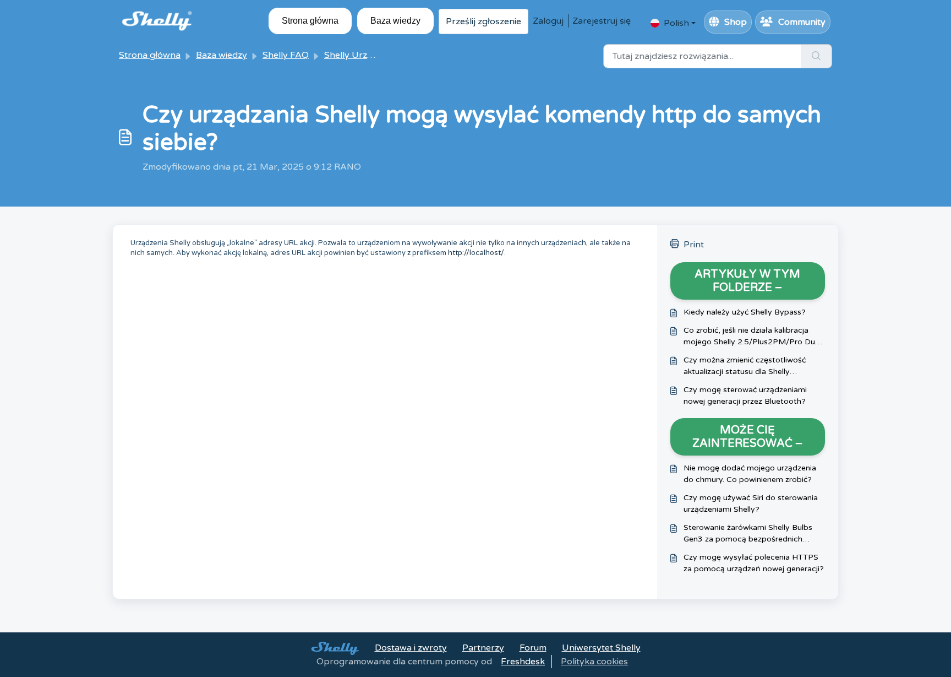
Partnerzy (483, 647)
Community (802, 22)
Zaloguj (548, 20)
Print (694, 244)
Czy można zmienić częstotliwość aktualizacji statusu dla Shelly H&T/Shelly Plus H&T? (745, 366)
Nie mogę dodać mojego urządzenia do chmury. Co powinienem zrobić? (750, 473)
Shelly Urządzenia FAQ (372, 55)
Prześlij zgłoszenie (483, 21)
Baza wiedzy (395, 20)
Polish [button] (676, 23)
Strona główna (310, 20)
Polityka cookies (594, 661)
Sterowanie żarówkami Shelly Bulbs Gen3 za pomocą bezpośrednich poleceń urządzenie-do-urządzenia (748, 534)
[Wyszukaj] (816, 56)
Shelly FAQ (286, 55)
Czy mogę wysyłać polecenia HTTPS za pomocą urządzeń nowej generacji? (754, 563)
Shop (735, 22)
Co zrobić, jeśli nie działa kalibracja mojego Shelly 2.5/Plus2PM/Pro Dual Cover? (752, 337)
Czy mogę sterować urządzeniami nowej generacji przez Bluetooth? (745, 395)
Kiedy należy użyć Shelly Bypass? (745, 312)
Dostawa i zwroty (411, 647)
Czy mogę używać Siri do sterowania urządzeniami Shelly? (751, 503)
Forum (533, 647)
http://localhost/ (476, 252)
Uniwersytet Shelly (601, 647)
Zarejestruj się (601, 20)
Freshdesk (523, 661)
